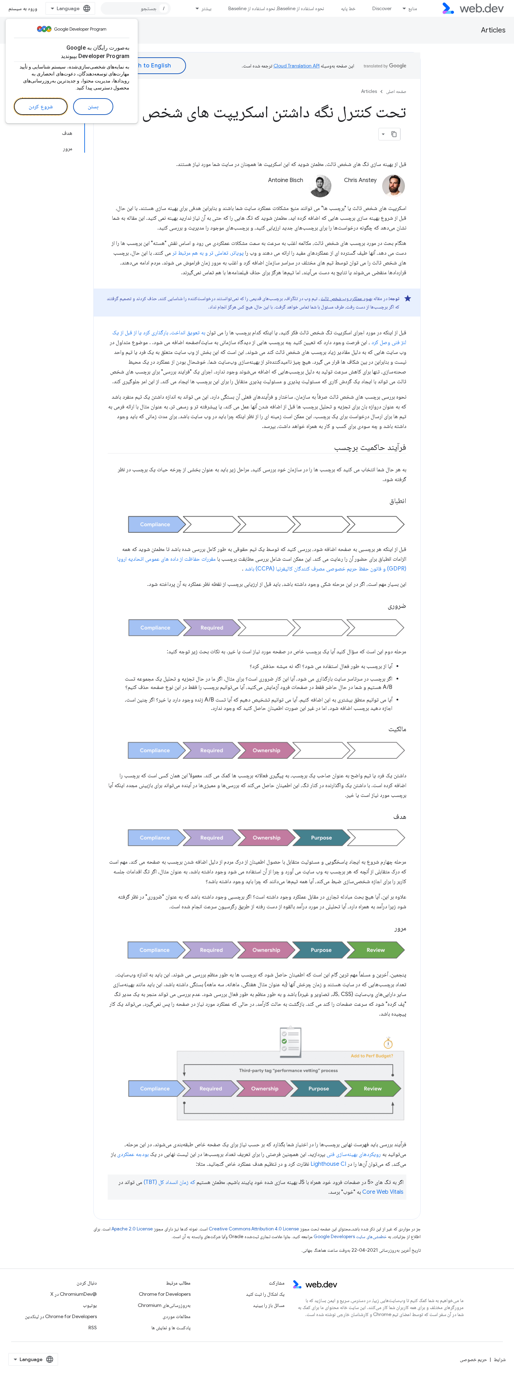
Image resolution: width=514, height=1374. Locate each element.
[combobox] (136, 8)
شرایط (500, 1359)
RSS (92, 1327)
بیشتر (206, 8)
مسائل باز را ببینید (269, 1305)
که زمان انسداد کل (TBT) (169, 1182)
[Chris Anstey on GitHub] (373, 192)
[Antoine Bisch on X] (299, 192)
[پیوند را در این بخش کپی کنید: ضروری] (379, 606)
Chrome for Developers (165, 1294)
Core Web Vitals (383, 1191)
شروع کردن (41, 106)
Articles (493, 30)
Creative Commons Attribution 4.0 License (254, 1229)
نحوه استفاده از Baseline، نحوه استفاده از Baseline (276, 8)
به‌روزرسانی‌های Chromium (164, 1305)
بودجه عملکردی (133, 1154)
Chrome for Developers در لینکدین (61, 1316)
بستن (93, 106)
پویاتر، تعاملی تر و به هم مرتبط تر (208, 252)
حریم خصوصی (473, 1359)
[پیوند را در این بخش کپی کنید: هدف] (385, 817)
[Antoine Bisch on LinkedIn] (247, 192)
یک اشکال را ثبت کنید (265, 1294)
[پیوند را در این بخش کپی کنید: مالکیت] (380, 729)
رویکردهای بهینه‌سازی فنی (354, 1154)
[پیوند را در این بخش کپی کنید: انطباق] (381, 501)
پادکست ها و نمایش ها (171, 1327)
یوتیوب (90, 1305)
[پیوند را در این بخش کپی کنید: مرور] (386, 928)
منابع (412, 8)
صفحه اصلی (396, 91)
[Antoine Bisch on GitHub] (268, 192)
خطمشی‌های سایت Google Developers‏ (350, 1236)
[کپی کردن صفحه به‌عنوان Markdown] (394, 134)
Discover (382, 8)
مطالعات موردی (177, 1316)
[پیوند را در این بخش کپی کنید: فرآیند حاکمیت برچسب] (327, 448)
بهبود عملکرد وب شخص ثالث (346, 298)
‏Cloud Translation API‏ (296, 66)
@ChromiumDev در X (73, 1294)
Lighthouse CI (328, 1164)
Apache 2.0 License (132, 1229)
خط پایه (348, 8)
